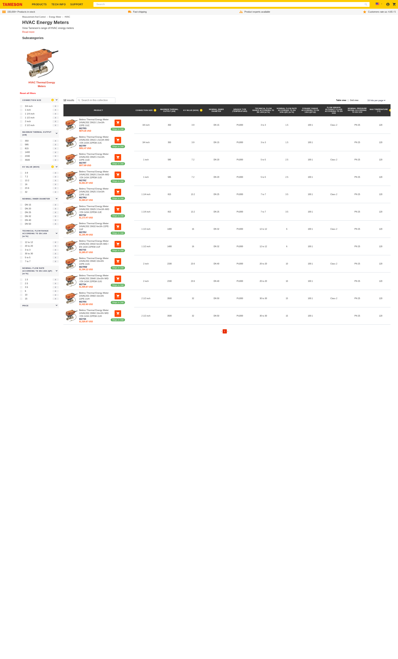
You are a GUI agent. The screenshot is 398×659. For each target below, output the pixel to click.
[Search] (367, 4)
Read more (28, 32)
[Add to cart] (118, 122)
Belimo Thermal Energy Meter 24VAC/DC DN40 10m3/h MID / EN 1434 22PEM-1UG (94, 278)
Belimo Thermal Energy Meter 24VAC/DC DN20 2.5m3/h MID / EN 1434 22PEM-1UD (94, 174)
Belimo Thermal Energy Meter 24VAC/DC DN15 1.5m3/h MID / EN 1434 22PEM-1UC (94, 139)
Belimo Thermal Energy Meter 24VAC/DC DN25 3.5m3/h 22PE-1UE (94, 192)
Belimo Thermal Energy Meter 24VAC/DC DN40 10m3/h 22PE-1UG (94, 261)
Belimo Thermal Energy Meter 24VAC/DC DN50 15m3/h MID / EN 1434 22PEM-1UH (94, 313)
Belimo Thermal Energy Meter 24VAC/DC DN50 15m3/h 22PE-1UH (94, 296)
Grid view (354, 100)
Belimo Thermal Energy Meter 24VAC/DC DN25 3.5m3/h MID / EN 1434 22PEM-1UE (94, 209)
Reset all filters (28, 93)
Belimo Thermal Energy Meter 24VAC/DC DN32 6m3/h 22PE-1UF (94, 226)
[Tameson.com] (12, 4)
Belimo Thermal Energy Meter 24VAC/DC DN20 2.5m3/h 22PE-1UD (94, 157)
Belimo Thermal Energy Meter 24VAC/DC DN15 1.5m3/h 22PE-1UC (94, 122)
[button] (39, 100)
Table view (341, 100)
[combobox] (231, 4)
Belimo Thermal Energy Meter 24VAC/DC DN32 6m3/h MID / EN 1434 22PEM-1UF (94, 244)
